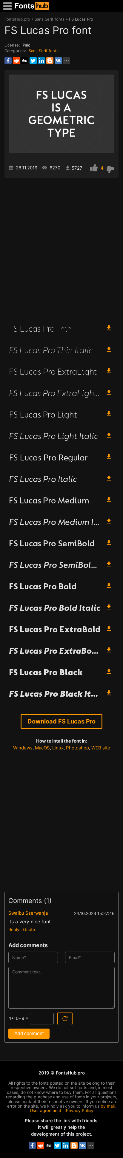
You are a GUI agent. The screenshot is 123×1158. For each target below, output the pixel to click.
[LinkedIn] (41, 60)
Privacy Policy (79, 1110)
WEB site (100, 748)
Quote (29, 929)
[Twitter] (33, 60)
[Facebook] (8, 60)
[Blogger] (49, 60)
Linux (58, 748)
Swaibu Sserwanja (28, 913)
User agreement (45, 1110)
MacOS (42, 748)
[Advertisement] (61, 248)
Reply (13, 929)
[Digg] (24, 60)
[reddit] (16, 60)
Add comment (29, 1033)
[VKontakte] (58, 60)
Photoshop (77, 748)
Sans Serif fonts (44, 50)
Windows (23, 748)
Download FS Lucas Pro (61, 721)
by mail (108, 1105)
